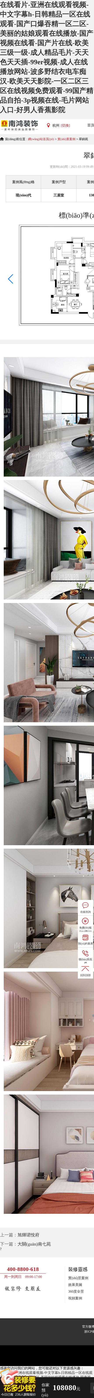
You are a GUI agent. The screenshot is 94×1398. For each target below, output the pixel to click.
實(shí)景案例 (66, 139)
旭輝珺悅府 (28, 1234)
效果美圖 (75, 1285)
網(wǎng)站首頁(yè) (41, 139)
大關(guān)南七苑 (34, 1244)
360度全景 (76, 1291)
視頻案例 (75, 1298)
